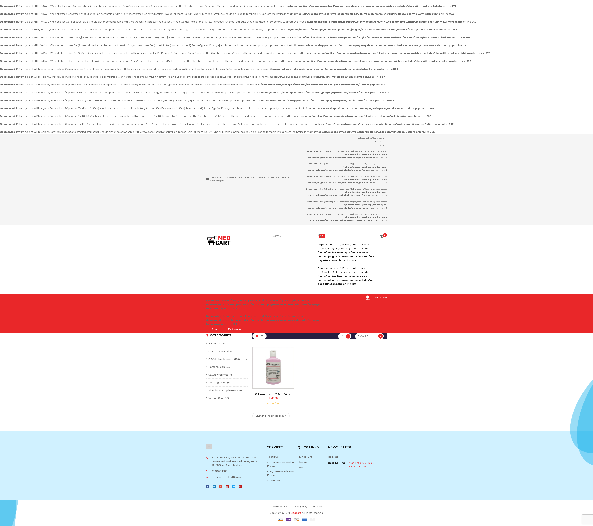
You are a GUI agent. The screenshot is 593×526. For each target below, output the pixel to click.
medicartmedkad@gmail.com (370, 138)
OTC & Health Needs (220, 359)
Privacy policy (299, 506)
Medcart (295, 512)
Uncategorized (217, 382)
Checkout (303, 462)
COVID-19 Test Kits (219, 351)
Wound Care (216, 398)
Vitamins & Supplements (223, 390)
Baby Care (214, 343)
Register (333, 456)
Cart (300, 467)
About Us (272, 456)
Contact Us (273, 480)
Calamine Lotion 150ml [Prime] (273, 394)
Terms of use (279, 506)
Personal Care (217, 366)
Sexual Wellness (218, 374)
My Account (305, 456)
